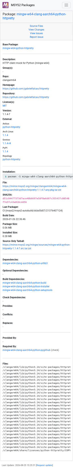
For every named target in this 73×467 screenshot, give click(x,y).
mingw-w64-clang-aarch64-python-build (24, 282)
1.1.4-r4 (7, 143)
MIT (5, 105)
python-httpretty (11, 127)
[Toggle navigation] (66, 5)
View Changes (36, 29)
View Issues (36, 33)
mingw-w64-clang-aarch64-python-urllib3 (25, 263)
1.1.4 (5, 135)
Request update (44, 465)
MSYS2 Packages (22, 5)
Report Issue (36, 37)
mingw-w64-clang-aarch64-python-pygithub (26, 350)
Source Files (36, 26)
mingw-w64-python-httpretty (18, 48)
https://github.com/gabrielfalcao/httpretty (26, 88)
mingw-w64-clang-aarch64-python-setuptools (27, 290)
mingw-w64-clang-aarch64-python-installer (26, 286)
